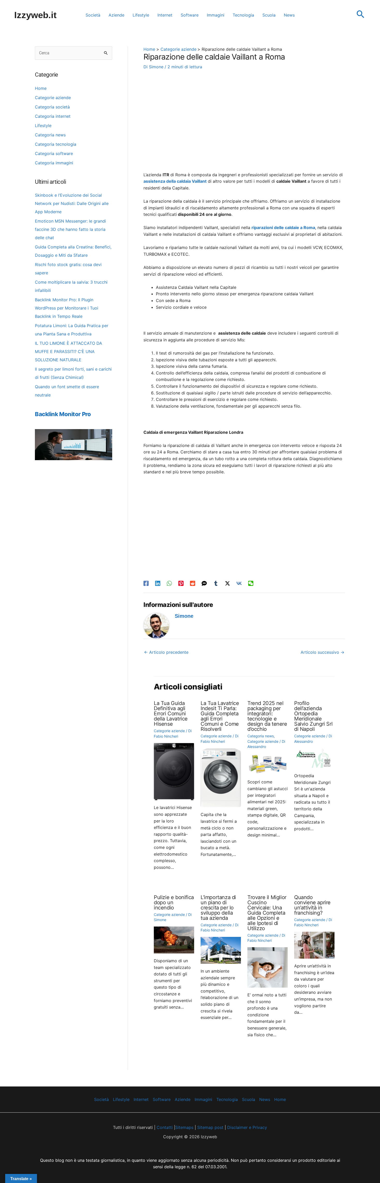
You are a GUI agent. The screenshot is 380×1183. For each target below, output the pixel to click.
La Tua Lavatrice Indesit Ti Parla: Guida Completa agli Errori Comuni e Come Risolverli (220, 716)
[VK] (239, 583)
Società (101, 1099)
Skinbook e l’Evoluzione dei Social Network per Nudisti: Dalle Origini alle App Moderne (72, 203)
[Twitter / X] (227, 583)
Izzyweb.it (35, 15)
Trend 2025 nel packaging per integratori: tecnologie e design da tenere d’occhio (267, 716)
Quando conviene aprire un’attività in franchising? (312, 905)
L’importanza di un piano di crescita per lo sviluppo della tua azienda (218, 907)
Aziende (183, 1099)
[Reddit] (192, 583)
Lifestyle (43, 125)
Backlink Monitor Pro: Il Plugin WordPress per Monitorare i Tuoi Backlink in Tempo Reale (66, 308)
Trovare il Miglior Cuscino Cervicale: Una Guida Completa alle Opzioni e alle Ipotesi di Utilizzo (266, 912)
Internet (141, 1099)
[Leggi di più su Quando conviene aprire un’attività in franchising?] (314, 944)
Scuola (248, 1099)
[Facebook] (146, 583)
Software (162, 1099)
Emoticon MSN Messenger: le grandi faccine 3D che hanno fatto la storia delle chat (70, 229)
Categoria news (50, 134)
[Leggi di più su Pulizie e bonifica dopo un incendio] (174, 939)
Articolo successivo (322, 652)
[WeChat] (250, 583)
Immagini (203, 1099)
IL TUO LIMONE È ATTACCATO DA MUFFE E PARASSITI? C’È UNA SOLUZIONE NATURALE (68, 351)
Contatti (164, 1127)
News (264, 1099)
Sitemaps (184, 1127)
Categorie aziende (53, 97)
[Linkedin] (157, 583)
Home (41, 88)
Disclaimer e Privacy (247, 1127)
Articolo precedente (166, 652)
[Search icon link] (360, 15)
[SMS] (204, 583)
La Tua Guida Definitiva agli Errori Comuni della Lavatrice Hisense (171, 713)
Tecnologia (227, 1099)
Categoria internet (53, 116)
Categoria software (54, 153)
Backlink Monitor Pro (63, 414)
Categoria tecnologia (55, 144)
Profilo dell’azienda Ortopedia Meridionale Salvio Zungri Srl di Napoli (313, 716)
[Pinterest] (181, 583)
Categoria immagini (54, 162)
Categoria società (52, 106)
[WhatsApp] (169, 583)
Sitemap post (210, 1127)
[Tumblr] (215, 583)
